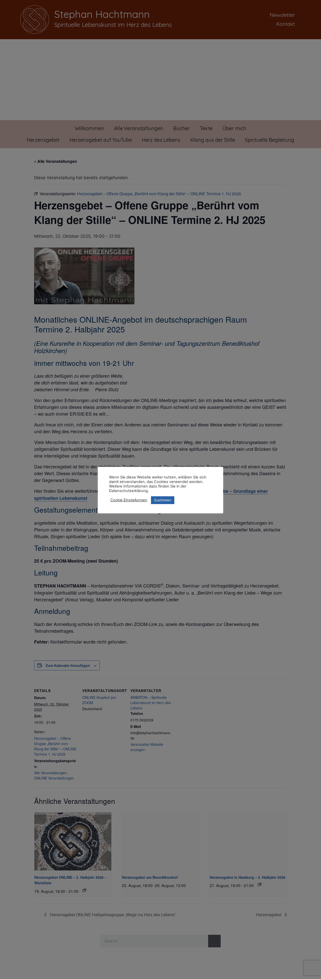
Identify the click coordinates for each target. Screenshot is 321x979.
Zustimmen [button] (162, 500)
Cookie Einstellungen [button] (128, 500)
